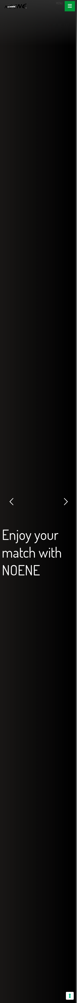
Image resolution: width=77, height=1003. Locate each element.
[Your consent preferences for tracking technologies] (70, 996)
